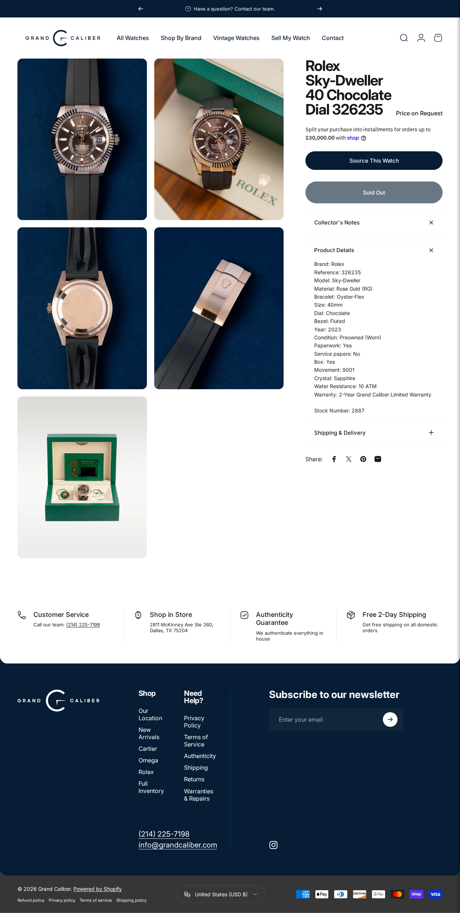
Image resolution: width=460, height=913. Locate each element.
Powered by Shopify (97, 889)
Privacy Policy (194, 721)
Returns (194, 779)
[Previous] (141, 8)
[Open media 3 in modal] (82, 308)
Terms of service (96, 900)
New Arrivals (149, 733)
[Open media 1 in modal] (82, 139)
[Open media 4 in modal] (219, 308)
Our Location (150, 714)
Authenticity (200, 755)
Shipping (196, 767)
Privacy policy (62, 900)
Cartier (148, 748)
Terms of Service (196, 740)
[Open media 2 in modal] (219, 139)
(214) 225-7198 (83, 624)
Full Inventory (151, 787)
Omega (148, 760)
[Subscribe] (390, 719)
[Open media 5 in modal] (82, 477)
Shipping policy (131, 900)
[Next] (320, 8)
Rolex (146, 772)
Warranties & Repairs (198, 794)
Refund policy (30, 900)
